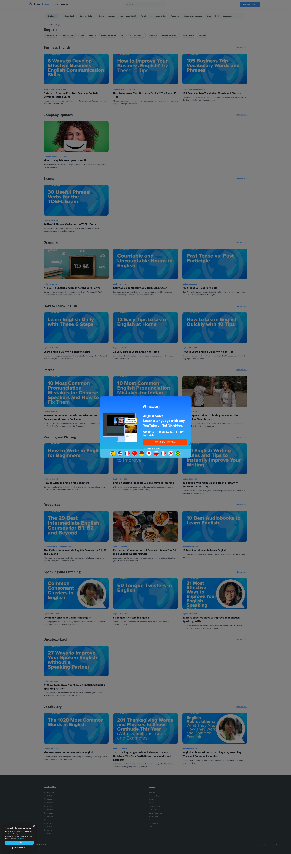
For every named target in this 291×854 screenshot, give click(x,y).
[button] (19, 847)
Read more (20, 838)
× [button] (34, 826)
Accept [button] (19, 843)
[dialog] (19, 838)
